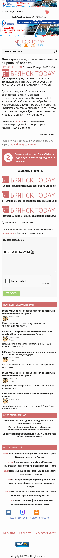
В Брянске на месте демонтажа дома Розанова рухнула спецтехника (29, 421)
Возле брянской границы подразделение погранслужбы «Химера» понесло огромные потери (31, 483)
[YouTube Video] (32, 252)
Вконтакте (8, 512)
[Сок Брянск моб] (29, 28)
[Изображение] (20, 252)
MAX (22, 512)
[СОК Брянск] (29, 3)
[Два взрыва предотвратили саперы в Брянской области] (29, 73)
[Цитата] (28, 252)
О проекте (25, 533)
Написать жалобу (45, 533)
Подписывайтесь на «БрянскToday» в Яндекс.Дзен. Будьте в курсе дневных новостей (35, 157)
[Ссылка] (24, 252)
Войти (20, 12)
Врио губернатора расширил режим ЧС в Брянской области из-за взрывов (29, 435)
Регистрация (8, 12)
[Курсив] (9, 252)
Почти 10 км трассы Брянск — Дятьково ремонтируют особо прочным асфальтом (29, 428)
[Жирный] (5, 252)
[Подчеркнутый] (13, 252)
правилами (8, 233)
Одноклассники (36, 512)
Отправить (11, 293)
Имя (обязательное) (14, 240)
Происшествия (12, 67)
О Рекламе (9, 533)
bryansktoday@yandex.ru (23, 144)
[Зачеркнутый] (17, 252)
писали (19, 121)
